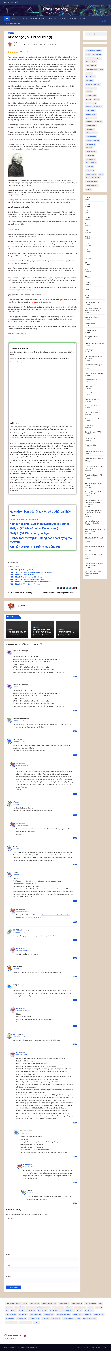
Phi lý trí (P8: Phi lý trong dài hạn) (29, 533)
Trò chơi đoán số (90, 323)
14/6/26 (87, 282)
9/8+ (86, 224)
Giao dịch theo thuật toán (93, 406)
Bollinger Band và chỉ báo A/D (94, 343)
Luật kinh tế (89, 91)
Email (8, 1265)
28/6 (86, 269)
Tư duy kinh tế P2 (66, 632)
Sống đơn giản (98, 121)
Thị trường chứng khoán (92, 140)
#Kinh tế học (40, 45)
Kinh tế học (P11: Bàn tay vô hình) (22, 570)
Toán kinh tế (89, 148)
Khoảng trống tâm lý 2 (92, 317)
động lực (88, 189)
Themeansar (34, 1347)
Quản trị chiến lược (91, 114)
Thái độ (63, 18)
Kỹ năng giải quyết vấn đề (92, 84)
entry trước (15, 57)
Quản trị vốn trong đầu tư (93, 412)
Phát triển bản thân (13, 23)
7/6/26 (87, 289)
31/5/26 (87, 295)
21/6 (86, 276)
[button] (102, 21)
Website (8, 1276)
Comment (9, 1218)
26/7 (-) (87, 243)
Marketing (88, 99)
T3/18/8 (87, 204)
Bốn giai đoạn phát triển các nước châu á (42, 631)
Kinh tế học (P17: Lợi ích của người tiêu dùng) (24, 519)
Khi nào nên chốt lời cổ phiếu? (94, 451)
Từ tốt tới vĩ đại (90, 170)
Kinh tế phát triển (90, 76)
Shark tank (89, 121)
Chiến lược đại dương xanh (93, 58)
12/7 (86, 256)
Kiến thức (53, 18)
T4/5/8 (87, 230)
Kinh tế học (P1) (21, 333)
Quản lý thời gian (90, 110)
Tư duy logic (89, 166)
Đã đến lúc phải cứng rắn (92, 178)
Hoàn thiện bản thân (38, 18)
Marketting (96, 99)
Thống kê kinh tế (90, 144)
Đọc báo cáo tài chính (91, 185)
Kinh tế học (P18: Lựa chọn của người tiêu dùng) (39, 523)
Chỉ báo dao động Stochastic (94, 373)
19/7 (86, 250)
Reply (74, 676)
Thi (14, 872)
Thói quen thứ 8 (90, 129)
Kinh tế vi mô (89, 80)
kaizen (101, 69)
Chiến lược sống (55, 9)
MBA (87, 103)
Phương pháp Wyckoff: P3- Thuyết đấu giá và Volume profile (93, 512)
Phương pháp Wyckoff (92, 302)
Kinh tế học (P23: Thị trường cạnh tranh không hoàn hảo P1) (31, 581)
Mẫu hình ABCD (90, 425)
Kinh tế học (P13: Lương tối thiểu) (22, 574)
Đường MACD (89, 393)
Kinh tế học (89, 73)
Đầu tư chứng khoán (91, 181)
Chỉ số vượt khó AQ (91, 65)
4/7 (86, 263)
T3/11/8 (87, 217)
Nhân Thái (16, 1034)
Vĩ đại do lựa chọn (91, 174)
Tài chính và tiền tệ (91, 163)
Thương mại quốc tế (91, 136)
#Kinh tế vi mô (48, 45)
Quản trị (72, 18)
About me (79, 1347)
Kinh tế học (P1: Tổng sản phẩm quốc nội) (59, 593)
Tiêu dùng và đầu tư (16, 632)
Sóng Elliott (88, 386)
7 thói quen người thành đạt (93, 50)
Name (8, 1254)
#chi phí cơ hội (30, 45)
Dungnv (18, 43)
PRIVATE (104, 1347)
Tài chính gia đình (90, 159)
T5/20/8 (87, 197)
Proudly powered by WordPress (12, 1347)
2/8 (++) (87, 237)
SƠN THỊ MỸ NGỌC (19, 930)
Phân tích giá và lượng (92, 399)
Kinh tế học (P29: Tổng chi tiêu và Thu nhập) (25, 584)
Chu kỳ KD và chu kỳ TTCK (93, 432)
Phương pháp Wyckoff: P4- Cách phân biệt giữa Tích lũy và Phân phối (94, 502)
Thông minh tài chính (91, 133)
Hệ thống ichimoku (91, 380)
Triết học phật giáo (90, 151)
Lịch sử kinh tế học (91, 95)
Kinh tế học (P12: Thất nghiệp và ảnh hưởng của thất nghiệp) (31, 572)
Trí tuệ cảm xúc (90, 155)
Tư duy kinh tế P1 (90, 445)
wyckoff (101, 174)
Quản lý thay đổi (98, 106)
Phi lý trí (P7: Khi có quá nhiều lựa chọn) (34, 528)
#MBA (55, 45)
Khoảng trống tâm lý (91, 337)
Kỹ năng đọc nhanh (91, 88)
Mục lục (15, 18)
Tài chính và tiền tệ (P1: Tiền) (20, 593)
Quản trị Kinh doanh (91, 118)
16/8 (86, 211)
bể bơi (87, 54)
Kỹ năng (82, 18)
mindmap (93, 103)
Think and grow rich (91, 125)
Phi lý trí (88, 106)
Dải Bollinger (89, 350)
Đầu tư (24, 18)
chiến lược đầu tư (91, 61)
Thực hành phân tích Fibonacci (95, 419)
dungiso (19, 763)
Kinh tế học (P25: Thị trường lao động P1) (35, 546)
